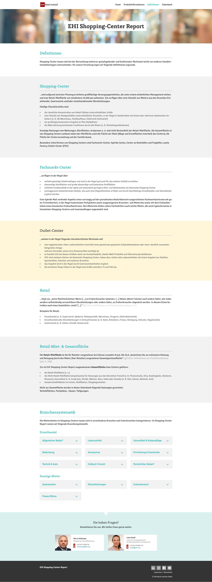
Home (118, 5)
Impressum (158, 572)
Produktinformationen (134, 5)
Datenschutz (168, 572)
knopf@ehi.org (135, 548)
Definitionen (153, 5)
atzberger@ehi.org (83, 547)
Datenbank (167, 5)
